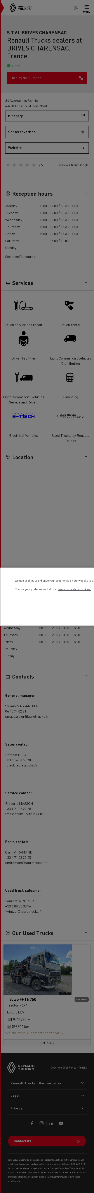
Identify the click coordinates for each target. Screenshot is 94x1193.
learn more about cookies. (74, 589)
